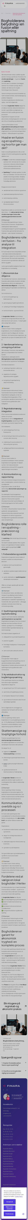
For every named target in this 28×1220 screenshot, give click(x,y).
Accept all (9, 1202)
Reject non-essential (9, 1208)
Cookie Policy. (19, 1196)
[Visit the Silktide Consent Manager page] (23, 1214)
